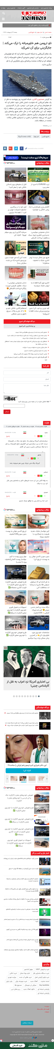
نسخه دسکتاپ (27, 1023)
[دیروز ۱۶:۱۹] (44, 881)
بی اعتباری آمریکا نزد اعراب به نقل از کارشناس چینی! (28, 683)
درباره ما (47, 1006)
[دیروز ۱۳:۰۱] (44, 715)
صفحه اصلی (48, 32)
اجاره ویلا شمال (25, 973)
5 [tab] (27, 696)
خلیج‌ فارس (32, 32)
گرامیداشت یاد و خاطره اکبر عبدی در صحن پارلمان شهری (30, 25)
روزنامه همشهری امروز (46, 8)
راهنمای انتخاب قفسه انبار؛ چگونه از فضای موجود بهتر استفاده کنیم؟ (21, 951)
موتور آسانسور (28, 969)
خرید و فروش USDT (42, 969)
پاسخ (8, 436)
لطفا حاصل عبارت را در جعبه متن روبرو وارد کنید (34, 401)
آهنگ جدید (34, 981)
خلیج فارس (45, 136)
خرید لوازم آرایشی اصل (42, 977)
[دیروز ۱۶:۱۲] (44, 912)
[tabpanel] (27, 668)
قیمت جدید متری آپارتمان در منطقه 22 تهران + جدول (23, 869)
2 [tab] (36, 696)
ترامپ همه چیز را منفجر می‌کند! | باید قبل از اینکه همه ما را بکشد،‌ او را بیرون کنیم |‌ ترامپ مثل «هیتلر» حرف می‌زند (21, 724)
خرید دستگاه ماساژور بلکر (41, 973)
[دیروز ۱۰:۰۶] (44, 932)
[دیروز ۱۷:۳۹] (44, 861)
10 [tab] (14, 696)
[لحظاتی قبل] (27, 661)
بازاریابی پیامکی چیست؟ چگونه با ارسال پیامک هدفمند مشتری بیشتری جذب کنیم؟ (21, 900)
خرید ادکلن (13, 973)
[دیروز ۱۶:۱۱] (44, 922)
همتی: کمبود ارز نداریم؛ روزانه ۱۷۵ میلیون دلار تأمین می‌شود (30, 354)
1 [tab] (38, 696)
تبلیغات (47, 1012)
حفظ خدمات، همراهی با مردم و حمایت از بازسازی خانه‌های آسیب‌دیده (22, 910)
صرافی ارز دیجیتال (30, 985)
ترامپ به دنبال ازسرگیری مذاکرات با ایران (35, 351)
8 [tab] (19, 696)
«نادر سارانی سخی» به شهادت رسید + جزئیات (35, 347)
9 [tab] (16, 696)
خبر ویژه (36, 136)
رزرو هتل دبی (15, 989)
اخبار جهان (40, 32)
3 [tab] (33, 696)
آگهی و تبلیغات (21, 8)
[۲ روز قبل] (44, 952)
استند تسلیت (45, 981)
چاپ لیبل (9, 981)
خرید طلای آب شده (25, 977)
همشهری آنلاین (34, 15)
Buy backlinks (44, 985)
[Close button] (52, 1040)
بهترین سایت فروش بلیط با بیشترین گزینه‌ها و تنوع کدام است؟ (22, 941)
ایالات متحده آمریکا (24, 136)
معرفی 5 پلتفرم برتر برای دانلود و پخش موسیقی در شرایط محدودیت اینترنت (22, 880)
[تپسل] (1, 1040)
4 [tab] (30, 696)
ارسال (7, 411)
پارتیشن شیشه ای (43, 989)
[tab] (27, 321)
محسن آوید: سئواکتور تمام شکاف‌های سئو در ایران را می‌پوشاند (21, 858)
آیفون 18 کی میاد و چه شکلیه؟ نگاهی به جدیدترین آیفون (22, 930)
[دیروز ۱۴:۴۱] (44, 726)
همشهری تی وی (11, 8)
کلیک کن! (27, 770)
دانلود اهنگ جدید (29, 989)
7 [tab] (22, 696)
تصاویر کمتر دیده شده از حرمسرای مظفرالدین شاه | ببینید (31, 332)
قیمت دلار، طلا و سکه (43, 1009)
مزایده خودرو (12, 977)
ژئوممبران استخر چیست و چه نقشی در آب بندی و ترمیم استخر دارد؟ (21, 920)
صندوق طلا (18, 985)
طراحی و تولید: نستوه (26, 1038)
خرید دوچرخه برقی (21, 981)
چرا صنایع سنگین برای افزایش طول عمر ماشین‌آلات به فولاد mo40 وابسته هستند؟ (21, 890)
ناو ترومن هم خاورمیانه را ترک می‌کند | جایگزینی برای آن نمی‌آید (27, 45)
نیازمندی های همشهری (33, 8)
